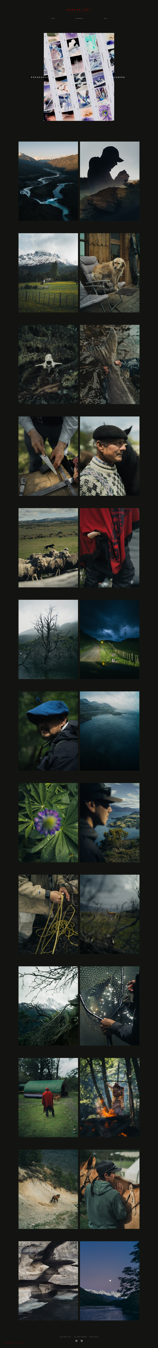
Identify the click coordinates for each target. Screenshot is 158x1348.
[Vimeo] (76, 1341)
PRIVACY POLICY (94, 1336)
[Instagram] (82, 1341)
